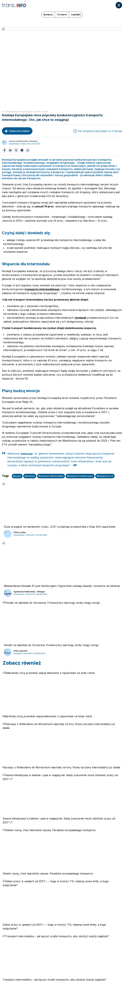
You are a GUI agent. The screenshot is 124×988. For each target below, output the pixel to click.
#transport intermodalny (51, 476)
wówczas (26, 453)
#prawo (17, 476)
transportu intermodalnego (42, 289)
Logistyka (76, 14)
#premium (30, 476)
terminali (80, 317)
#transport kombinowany (80, 476)
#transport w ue (105, 476)
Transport (62, 14)
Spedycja (48, 14)
